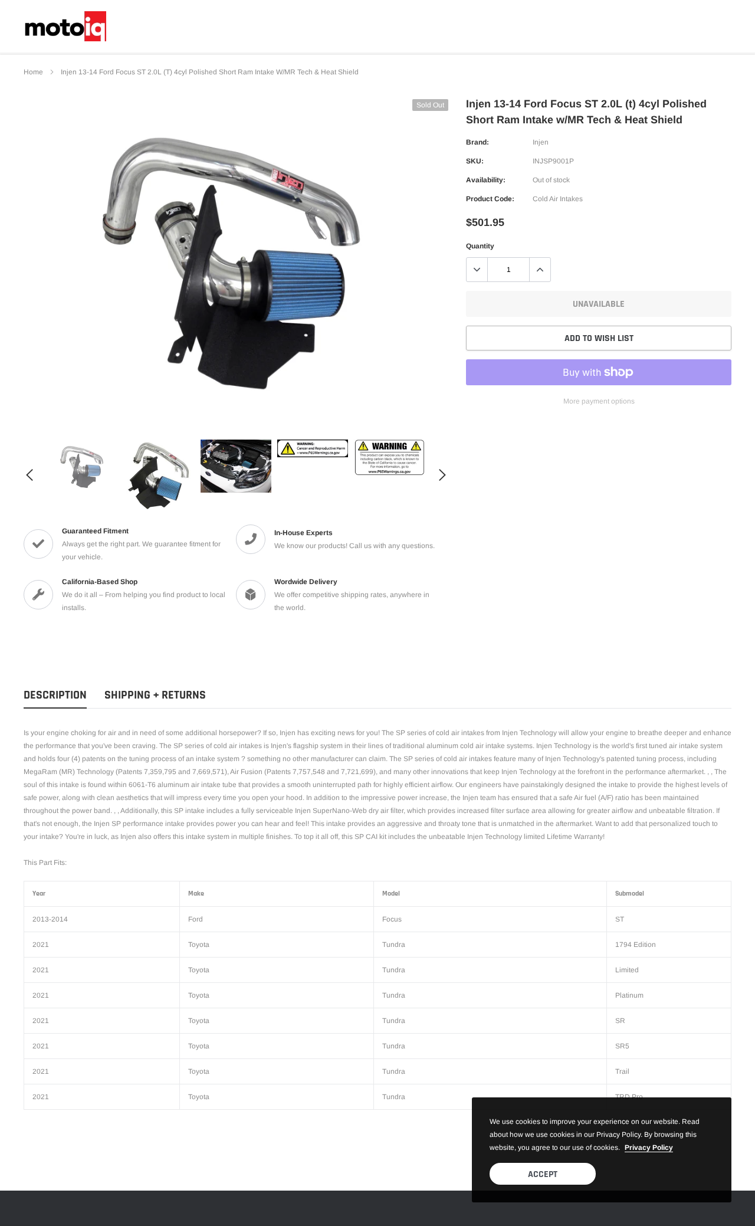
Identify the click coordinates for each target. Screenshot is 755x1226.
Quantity (480, 246)
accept (542, 1174)
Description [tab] (55, 695)
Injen (541, 142)
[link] (82, 466)
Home (33, 72)
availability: (485, 180)
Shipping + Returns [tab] (155, 695)
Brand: (477, 142)
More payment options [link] (599, 401)
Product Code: (490, 199)
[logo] (65, 26)
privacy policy (649, 1147)
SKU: (475, 161)
